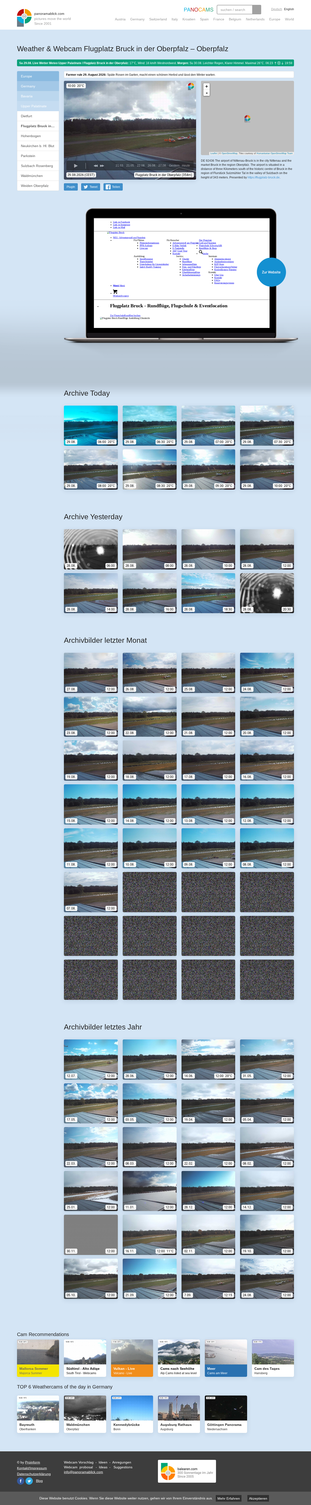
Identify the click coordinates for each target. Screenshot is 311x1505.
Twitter (29, 1481)
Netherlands (255, 19)
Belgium (235, 19)
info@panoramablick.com (83, 1472)
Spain (204, 19)
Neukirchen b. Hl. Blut (37, 146)
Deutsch (276, 9)
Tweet (93, 187)
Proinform (32, 1462)
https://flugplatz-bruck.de (264, 177)
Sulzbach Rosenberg (37, 166)
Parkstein (28, 156)
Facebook (20, 1481)
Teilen (116, 187)
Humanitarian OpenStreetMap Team (275, 153)
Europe (274, 19)
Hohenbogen (31, 136)
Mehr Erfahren (228, 1498)
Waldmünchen (32, 176)
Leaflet (213, 153)
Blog (39, 1481)
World (289, 19)
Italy (175, 19)
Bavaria (27, 96)
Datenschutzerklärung (34, 1474)
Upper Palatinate (34, 106)
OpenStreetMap (229, 153)
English (289, 9)
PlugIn (71, 187)
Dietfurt (26, 116)
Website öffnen (173, 272)
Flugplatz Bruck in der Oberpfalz (40, 126)
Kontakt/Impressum (32, 1468)
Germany (137, 19)
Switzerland (158, 19)
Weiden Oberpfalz (35, 186)
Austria (120, 19)
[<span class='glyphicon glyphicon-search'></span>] (256, 9)
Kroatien (188, 19)
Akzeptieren (258, 1498)
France (218, 19)
